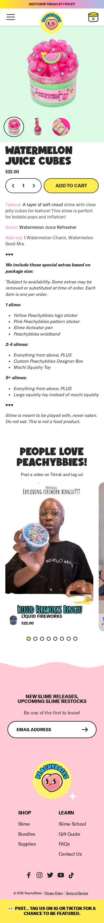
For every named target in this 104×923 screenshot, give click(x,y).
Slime (24, 824)
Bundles (26, 834)
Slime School (72, 824)
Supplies (27, 844)
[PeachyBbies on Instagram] (39, 875)
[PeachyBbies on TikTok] (71, 875)
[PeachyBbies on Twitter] (50, 875)
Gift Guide (69, 834)
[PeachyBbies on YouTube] (61, 875)
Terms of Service (77, 893)
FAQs (64, 844)
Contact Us (70, 854)
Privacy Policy (54, 893)
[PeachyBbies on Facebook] (29, 875)
